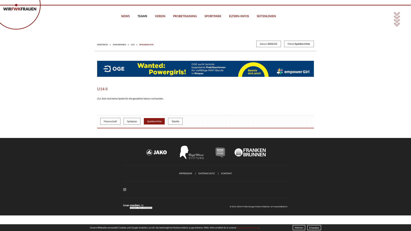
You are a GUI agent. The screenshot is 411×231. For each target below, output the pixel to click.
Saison (268, 43)
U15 (133, 44)
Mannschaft (110, 121)
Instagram (124, 189)
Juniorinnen (119, 44)
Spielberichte (146, 44)
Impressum (185, 173)
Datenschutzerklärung (248, 227)
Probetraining (185, 16)
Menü (299, 43)
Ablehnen (299, 227)
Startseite (102, 44)
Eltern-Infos (239, 16)
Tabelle (175, 121)
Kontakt (226, 173)
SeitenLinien (266, 16)
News (125, 16)
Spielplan (132, 121)
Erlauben (314, 227)
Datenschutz (206, 173)
